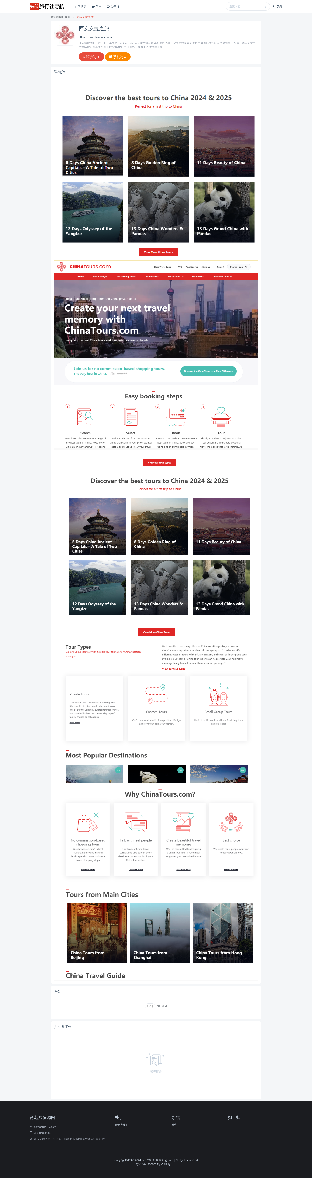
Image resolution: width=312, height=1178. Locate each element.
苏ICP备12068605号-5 (150, 1164)
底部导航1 (121, 1125)
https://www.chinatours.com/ (96, 37)
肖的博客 (81, 6)
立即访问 (90, 56)
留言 (98, 6)
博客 (174, 1125)
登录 (278, 6)
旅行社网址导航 (60, 17)
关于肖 (114, 6)
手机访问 (119, 56)
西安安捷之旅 (85, 17)
